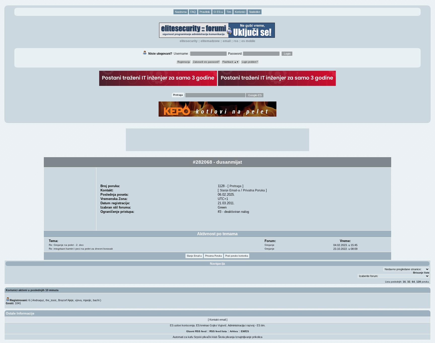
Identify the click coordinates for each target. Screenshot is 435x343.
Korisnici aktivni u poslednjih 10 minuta (32, 290)
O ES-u (218, 11)
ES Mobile (248, 41)
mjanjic (87, 300)
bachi (96, 300)
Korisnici (240, 11)
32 (408, 281)
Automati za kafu (183, 336)
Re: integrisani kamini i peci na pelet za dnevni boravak (81, 248)
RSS (236, 41)
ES (247, 331)
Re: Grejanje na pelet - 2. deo (66, 245)
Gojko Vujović (218, 325)
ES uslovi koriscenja (182, 325)
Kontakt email (217, 319)
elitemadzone (210, 41)
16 (404, 281)
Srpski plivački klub (205, 336)
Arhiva (234, 331)
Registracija (183, 62)
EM (243, 331)
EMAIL (227, 41)
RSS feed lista (218, 331)
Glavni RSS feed (196, 331)
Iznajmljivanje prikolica (248, 336)
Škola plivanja (226, 336)
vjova (78, 300)
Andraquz (38, 300)
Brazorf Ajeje (66, 300)
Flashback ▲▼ (231, 62)
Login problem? (250, 62)
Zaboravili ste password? (206, 62)
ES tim (261, 325)
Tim (229, 11)
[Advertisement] (217, 139)
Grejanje (269, 245)
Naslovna (181, 11)
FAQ (193, 11)
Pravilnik (205, 11)
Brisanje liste (421, 272)
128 (418, 281)
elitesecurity (189, 41)
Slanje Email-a (230, 190)
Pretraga (235, 186)
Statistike (254, 11)
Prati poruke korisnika (236, 256)
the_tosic (51, 300)
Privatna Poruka (254, 190)
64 (413, 281)
